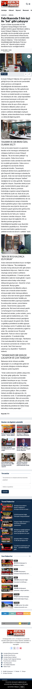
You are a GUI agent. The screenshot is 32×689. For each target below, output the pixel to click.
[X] (14, 648)
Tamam (22, 686)
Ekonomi (26, 10)
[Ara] (27, 4)
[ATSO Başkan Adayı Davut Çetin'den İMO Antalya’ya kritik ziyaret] (8, 457)
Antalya (4, 10)
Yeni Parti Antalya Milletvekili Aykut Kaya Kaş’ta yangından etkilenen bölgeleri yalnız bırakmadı (22, 598)
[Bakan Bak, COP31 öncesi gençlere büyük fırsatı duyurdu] (24, 442)
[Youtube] (20, 648)
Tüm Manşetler (7, 662)
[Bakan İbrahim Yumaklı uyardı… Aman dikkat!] (8, 428)
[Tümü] (30, 556)
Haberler (3, 15)
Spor (15, 560)
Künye (24, 671)
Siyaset (18, 10)
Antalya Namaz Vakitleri (10, 657)
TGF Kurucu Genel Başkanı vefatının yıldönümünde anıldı (23, 464)
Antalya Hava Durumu (9, 655)
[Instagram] (17, 648)
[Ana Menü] (29, 4)
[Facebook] (11, 648)
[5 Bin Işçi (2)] (16, 244)
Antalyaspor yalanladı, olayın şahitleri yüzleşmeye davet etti (21, 590)
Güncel (11, 10)
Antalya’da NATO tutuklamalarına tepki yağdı (8, 449)
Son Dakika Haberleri (9, 664)
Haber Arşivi (6, 666)
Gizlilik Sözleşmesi (8, 671)
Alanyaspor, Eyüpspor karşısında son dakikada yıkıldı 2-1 (21, 573)
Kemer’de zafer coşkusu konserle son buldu (21, 606)
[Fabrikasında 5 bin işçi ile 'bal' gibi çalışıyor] (16, 62)
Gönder (5, 491)
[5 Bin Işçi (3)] (16, 129)
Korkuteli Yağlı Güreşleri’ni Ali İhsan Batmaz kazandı (21, 581)
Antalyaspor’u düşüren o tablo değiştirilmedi (20, 564)
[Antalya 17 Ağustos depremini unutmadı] (24, 428)
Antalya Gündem (7, 673)
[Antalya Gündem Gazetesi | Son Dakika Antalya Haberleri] (10, 4)
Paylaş (5, 73)
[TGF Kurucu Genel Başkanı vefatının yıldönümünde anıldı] (24, 457)
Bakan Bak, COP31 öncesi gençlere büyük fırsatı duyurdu (23, 449)
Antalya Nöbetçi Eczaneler (10, 653)
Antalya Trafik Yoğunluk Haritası (12, 659)
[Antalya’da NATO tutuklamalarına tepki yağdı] (8, 442)
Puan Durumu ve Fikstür (9, 661)
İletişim (17, 671)
